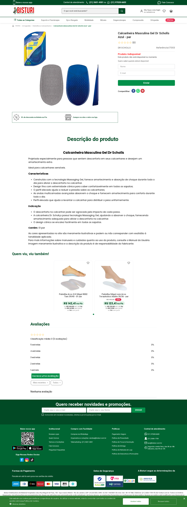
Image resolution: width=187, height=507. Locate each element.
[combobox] (93, 11)
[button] (68, 376)
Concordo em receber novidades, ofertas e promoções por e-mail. (73, 415)
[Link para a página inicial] (16, 26)
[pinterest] (143, 91)
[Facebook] (21, 460)
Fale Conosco (168, 2)
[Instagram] (26, 460)
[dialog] (93, 501)
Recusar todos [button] (163, 501)
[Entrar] (150, 11)
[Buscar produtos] (122, 11)
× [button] (184, 499)
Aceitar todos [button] (136, 501)
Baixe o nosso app (24, 2)
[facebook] (133, 91)
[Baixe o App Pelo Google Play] (19, 448)
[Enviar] (146, 83)
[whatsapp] (138, 91)
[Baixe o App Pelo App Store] (35, 448)
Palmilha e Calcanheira (42, 26)
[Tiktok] (32, 460)
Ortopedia (26, 26)
